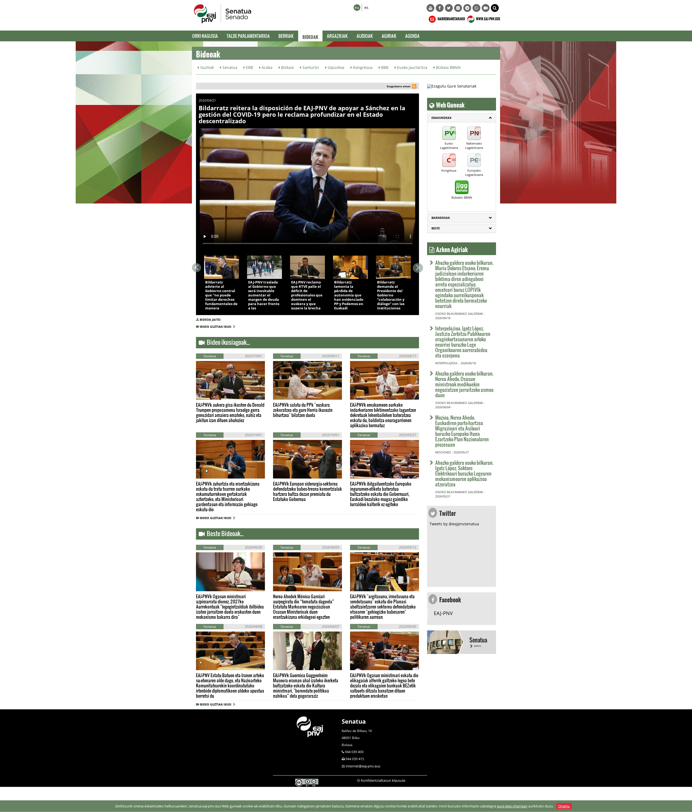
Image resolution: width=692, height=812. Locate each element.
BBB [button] (384, 67)
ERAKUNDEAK (441, 118)
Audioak (365, 36)
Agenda (412, 36)
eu (357, 7)
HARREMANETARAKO (451, 18)
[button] (495, 8)
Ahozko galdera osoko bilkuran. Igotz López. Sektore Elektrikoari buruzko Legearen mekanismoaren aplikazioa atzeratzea (464, 473)
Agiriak (389, 36)
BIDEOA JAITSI (210, 320)
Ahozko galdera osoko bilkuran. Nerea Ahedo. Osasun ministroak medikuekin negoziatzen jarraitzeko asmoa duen (464, 384)
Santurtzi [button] (310, 67)
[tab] (461, 117)
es (366, 7)
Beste (435, 228)
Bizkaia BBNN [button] (448, 67)
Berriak (286, 36)
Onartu (564, 806)
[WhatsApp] (476, 8)
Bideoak (310, 36)
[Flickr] (458, 8)
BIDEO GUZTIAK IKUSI (216, 327)
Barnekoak (440, 218)
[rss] (414, 86)
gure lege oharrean (512, 806)
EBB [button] (249, 67)
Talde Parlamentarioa (248, 36)
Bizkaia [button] (287, 67)
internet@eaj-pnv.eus (363, 766)
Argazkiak (337, 36)
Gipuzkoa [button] (335, 67)
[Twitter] (449, 8)
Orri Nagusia (205, 36)
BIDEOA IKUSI (222, 273)
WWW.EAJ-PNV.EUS (487, 18)
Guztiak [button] (206, 67)
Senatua (354, 721)
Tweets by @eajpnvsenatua (454, 523)
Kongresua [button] (362, 67)
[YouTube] (430, 8)
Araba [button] (266, 67)
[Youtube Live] (486, 8)
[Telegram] (467, 8)
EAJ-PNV (443, 613)
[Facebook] (440, 8)
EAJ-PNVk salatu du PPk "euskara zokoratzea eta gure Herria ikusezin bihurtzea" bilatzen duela (302, 410)
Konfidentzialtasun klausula (383, 780)
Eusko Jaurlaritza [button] (411, 67)
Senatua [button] (229, 67)
